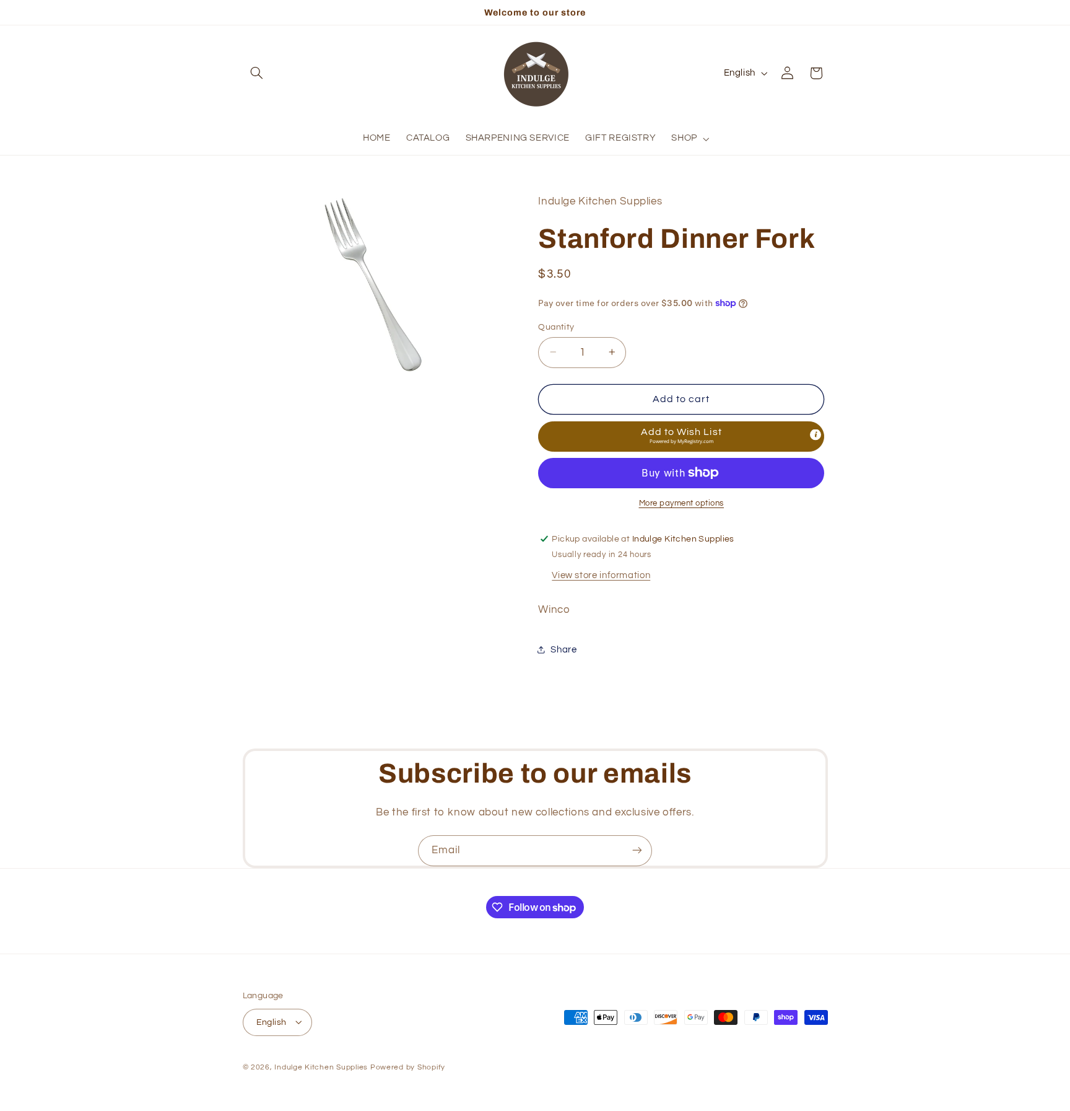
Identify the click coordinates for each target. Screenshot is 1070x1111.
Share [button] (563, 649)
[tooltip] (815, 435)
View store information (601, 574)
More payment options (681, 503)
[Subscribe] (637, 850)
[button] (257, 73)
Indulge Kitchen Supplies (321, 1066)
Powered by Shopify (407, 1066)
